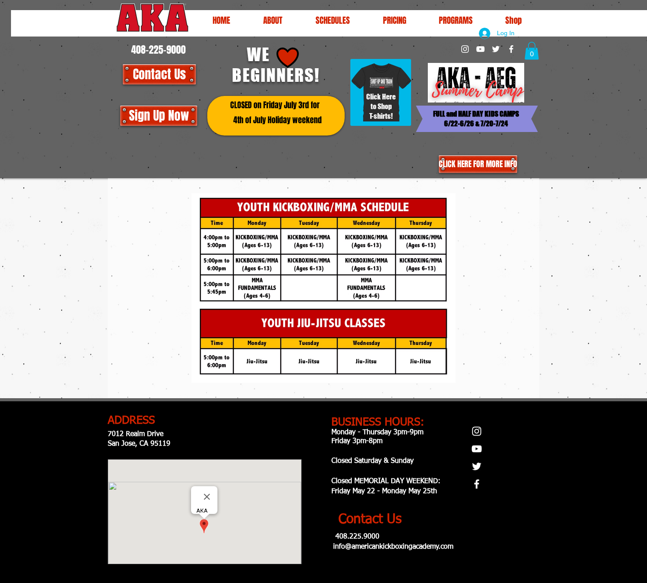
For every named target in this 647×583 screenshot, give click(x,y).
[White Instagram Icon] (465, 49)
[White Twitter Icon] (496, 49)
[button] (332, 20)
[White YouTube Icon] (480, 49)
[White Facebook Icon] (511, 49)
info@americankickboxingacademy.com (393, 546)
